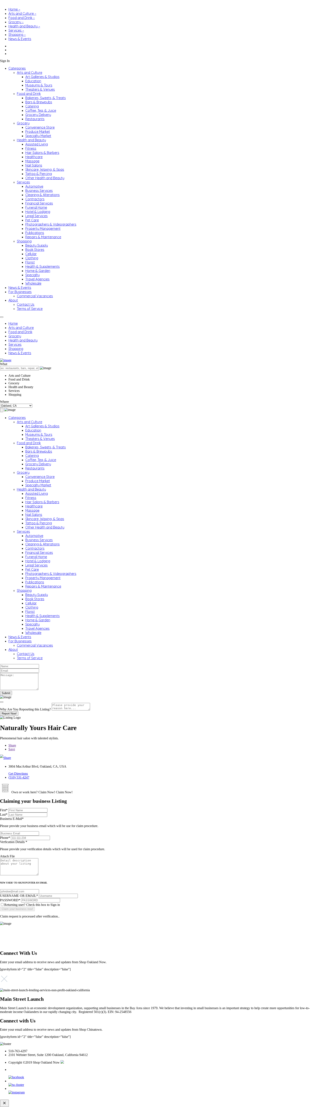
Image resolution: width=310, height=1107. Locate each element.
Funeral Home (36, 207)
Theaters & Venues (40, 89)
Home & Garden (37, 271)
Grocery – (16, 22)
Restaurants (34, 119)
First (4, 810)
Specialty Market (38, 136)
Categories (17, 68)
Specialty (32, 275)
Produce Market (37, 131)
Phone (5, 837)
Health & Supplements (42, 266)
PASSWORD (10, 900)
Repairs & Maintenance (43, 237)
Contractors (34, 199)
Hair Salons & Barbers (42, 153)
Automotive (34, 186)
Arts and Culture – (22, 13)
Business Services (39, 190)
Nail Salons (33, 165)
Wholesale (33, 283)
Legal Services (36, 216)
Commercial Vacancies (35, 296)
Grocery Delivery (38, 115)
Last (3, 814)
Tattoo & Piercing (38, 174)
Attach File (7, 856)
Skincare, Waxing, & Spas (44, 169)
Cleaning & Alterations (42, 195)
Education (33, 81)
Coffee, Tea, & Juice (40, 110)
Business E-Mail (49, 822)
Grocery (23, 123)
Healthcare (34, 157)
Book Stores (34, 249)
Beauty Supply (36, 245)
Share (12, 745)
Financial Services (39, 203)
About (13, 300)
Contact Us (25, 304)
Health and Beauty (31, 140)
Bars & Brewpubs (38, 102)
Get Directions (18, 773)
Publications (34, 233)
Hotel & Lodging (37, 212)
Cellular (31, 254)
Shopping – (17, 34)
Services (23, 182)
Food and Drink (29, 93)
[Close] (1, 702)
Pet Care (32, 220)
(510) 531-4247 (18, 777)
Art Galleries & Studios (42, 77)
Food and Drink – (21, 18)
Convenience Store (40, 127)
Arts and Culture (29, 72)
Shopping (24, 241)
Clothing (31, 258)
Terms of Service (30, 309)
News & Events (19, 39)
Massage (32, 161)
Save (11, 749)
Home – (14, 9)
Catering (32, 106)
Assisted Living (36, 144)
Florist (30, 262)
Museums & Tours (38, 85)
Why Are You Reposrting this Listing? (25, 709)
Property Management (43, 228)
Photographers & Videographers (50, 224)
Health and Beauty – (24, 26)
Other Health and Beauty (44, 178)
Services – (16, 30)
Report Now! (9, 713)
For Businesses (20, 292)
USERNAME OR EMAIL (19, 895)
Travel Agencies (37, 279)
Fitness (30, 148)
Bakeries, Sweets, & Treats (45, 98)
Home (13, 323)
